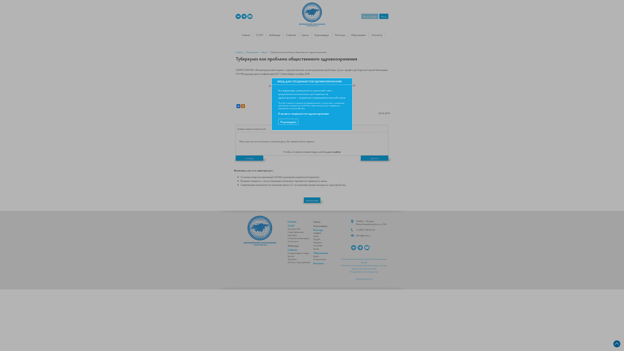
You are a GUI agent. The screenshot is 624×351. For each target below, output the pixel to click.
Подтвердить (288, 122)
